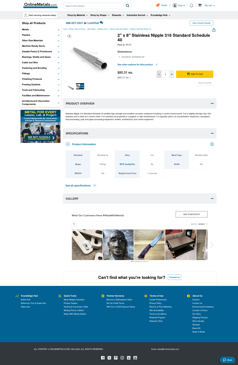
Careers (195, 299)
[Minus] (159, 74)
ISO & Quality (198, 321)
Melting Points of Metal (74, 310)
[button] (206, 5)
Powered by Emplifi (140, 261)
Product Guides (70, 303)
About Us (197, 295)
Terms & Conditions (158, 313)
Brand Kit (196, 328)
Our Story (196, 313)
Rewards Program (157, 317)
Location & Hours (199, 310)
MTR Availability (127, 164)
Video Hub (25, 306)
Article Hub (25, 299)
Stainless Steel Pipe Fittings (118, 29)
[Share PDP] (214, 29)
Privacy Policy (155, 303)
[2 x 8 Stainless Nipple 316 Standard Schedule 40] (71, 87)
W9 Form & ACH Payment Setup (121, 306)
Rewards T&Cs (156, 321)
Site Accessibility (156, 310)
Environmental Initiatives (203, 306)
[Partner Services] (102, 296)
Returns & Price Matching (160, 306)
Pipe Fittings (91, 29)
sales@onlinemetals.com (168, 349)
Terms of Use (156, 295)
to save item (204, 83)
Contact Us (197, 303)
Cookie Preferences (158, 299)
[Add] (172, 74)
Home (65, 29)
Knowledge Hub (29, 295)
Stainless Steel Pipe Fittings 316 (140, 29)
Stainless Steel (102, 29)
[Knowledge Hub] (17, 296)
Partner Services (115, 295)
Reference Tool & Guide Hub (33, 303)
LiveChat (93, 23)
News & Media (198, 331)
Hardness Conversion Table (76, 306)
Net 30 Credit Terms (115, 303)
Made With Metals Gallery (75, 313)
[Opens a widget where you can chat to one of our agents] (227, 360)
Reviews (196, 324)
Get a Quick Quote (201, 22)
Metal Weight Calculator (74, 299)
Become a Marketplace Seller (119, 299)
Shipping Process (200, 317)
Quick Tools (70, 295)
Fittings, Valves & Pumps (77, 29)
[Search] (127, 5)
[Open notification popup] (192, 5)
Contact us (174, 277)
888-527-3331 (74, 23)
